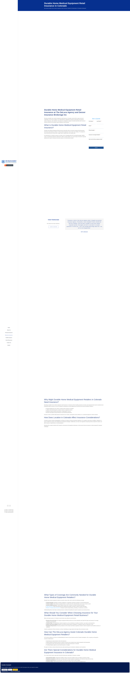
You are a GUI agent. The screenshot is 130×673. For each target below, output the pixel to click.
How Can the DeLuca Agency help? (95, 139)
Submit (96, 147)
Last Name (99, 121)
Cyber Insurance (49, 606)
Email (90, 125)
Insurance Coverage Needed (94, 134)
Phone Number (92, 130)
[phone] (10, 506)
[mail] (8, 506)
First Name (91, 121)
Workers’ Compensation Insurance (53, 607)
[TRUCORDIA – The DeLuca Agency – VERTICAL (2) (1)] (9, 160)
